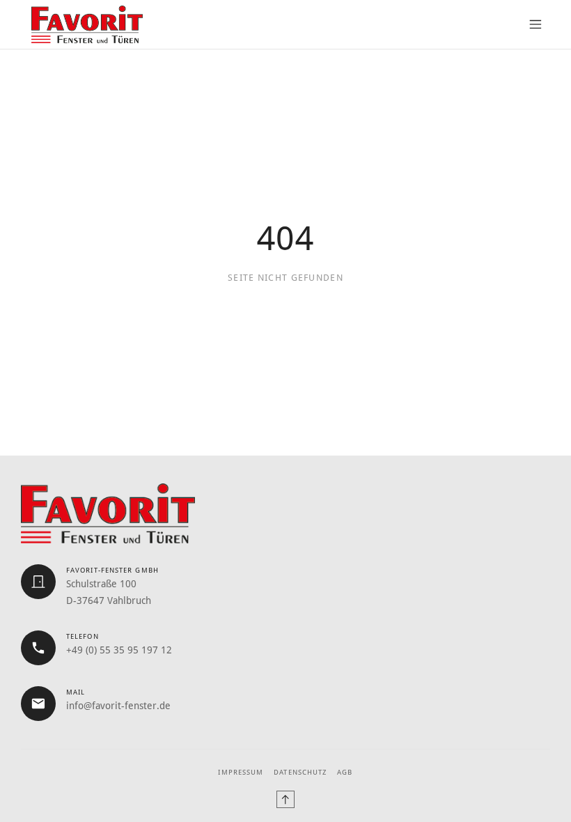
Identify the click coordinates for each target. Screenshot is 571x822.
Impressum (240, 772)
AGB (344, 772)
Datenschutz (300, 772)
